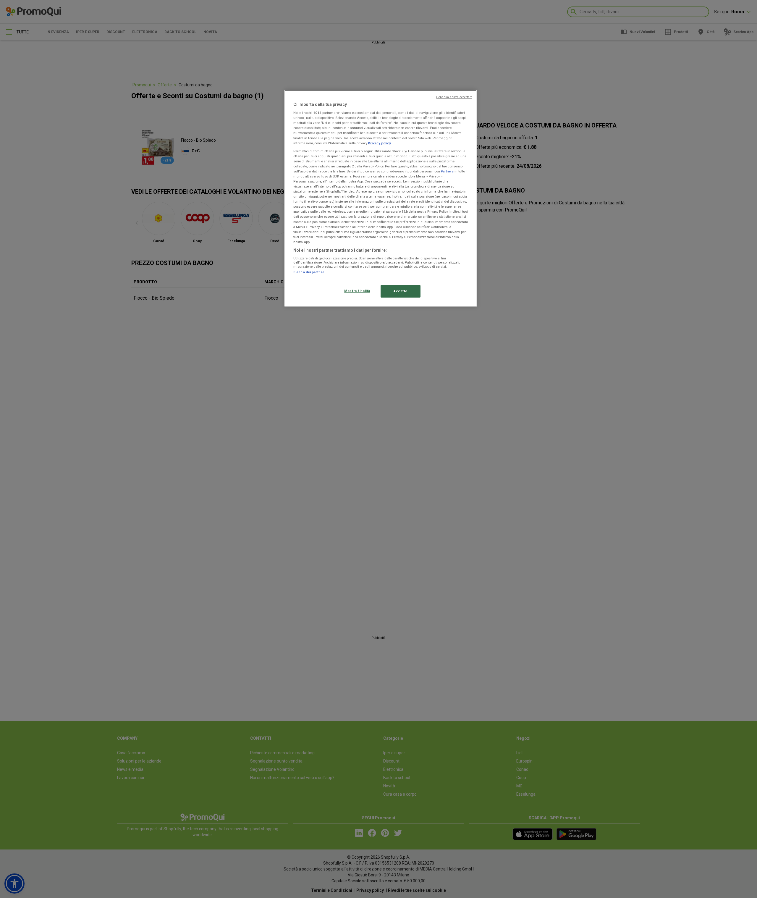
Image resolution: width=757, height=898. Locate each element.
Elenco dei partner (308, 272)
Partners (447, 171)
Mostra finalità (357, 291)
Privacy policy (379, 143)
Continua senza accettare (454, 97)
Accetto (400, 291)
